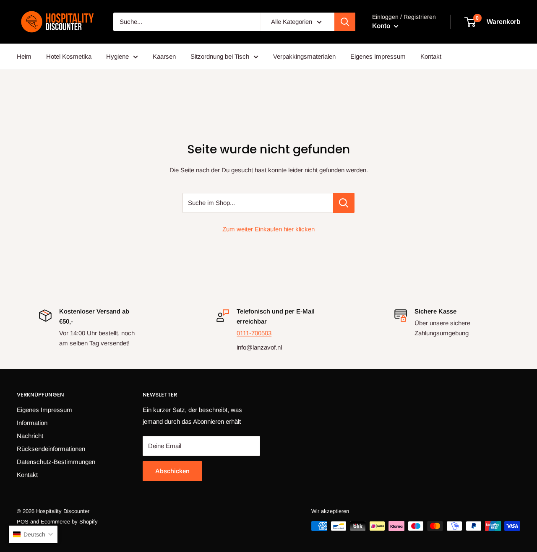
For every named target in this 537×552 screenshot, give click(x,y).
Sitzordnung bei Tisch (219, 56)
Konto (382, 25)
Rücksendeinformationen (51, 448)
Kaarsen (164, 56)
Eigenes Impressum (378, 56)
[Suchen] (344, 22)
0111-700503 (254, 333)
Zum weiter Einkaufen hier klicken (268, 229)
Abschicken (172, 470)
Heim (24, 56)
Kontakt (430, 56)
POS (23, 521)
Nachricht (30, 435)
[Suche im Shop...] (344, 203)
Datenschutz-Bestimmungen (56, 461)
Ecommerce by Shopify (69, 521)
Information (32, 422)
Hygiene (117, 56)
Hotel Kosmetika (68, 56)
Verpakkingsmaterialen (304, 56)
